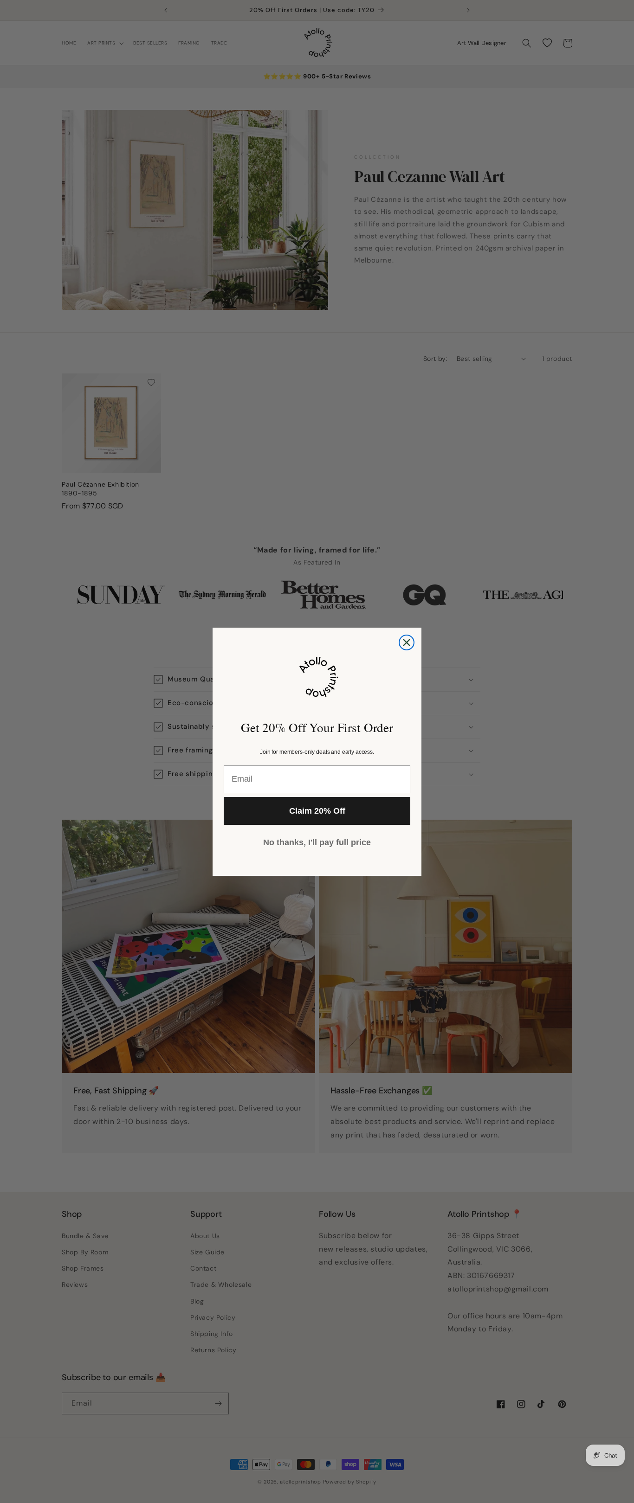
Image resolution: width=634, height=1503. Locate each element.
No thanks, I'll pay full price (317, 842)
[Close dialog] (406, 642)
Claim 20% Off (317, 811)
